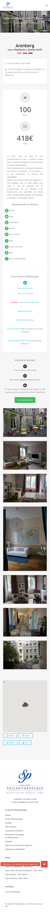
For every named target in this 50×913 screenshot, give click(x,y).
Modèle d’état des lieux (25, 320)
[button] (46, 5)
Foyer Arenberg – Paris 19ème (16, 878)
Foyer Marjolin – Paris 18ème (16, 874)
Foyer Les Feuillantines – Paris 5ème (19, 867)
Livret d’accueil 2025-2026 (25, 302)
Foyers (34, 23)
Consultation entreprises (14, 831)
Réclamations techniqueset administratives (14, 836)
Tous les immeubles (12, 892)
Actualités (8, 841)
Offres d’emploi (10, 827)
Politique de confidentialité (15, 849)
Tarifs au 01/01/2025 (25, 293)
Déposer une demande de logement (18, 845)
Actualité (8, 823)
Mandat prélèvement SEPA (18, 340)
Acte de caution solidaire (16, 329)
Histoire (8, 815)
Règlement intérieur (25, 311)
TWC (6, 906)
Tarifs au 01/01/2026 (25, 288)
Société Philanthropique (14, 819)
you (7, 23)
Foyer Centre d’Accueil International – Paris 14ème (24, 870)
